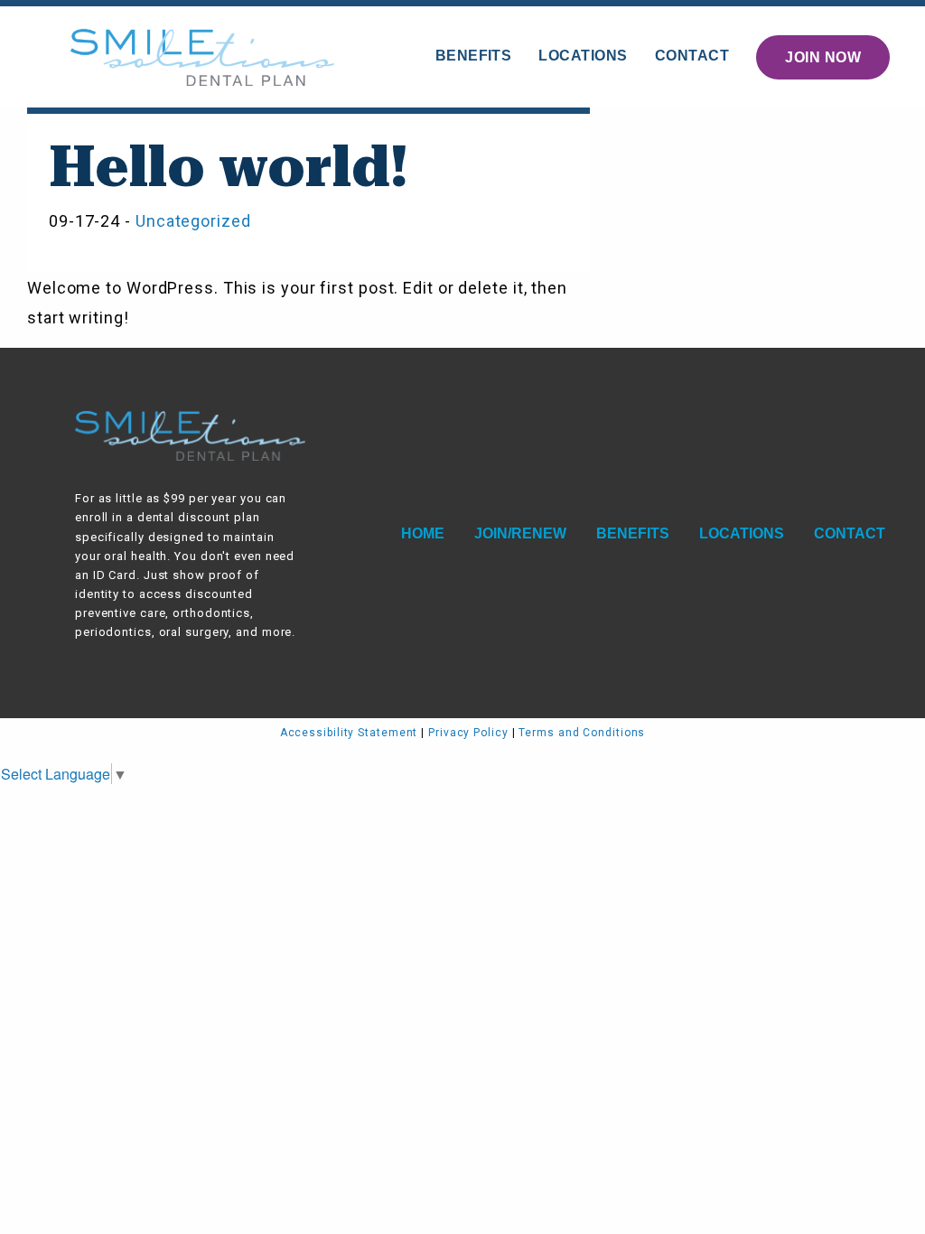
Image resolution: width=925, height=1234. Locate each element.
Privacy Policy (468, 732)
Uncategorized (193, 220)
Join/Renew (520, 533)
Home (422, 533)
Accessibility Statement (349, 732)
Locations (582, 55)
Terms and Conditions (582, 732)
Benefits (473, 55)
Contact (692, 55)
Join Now (823, 57)
